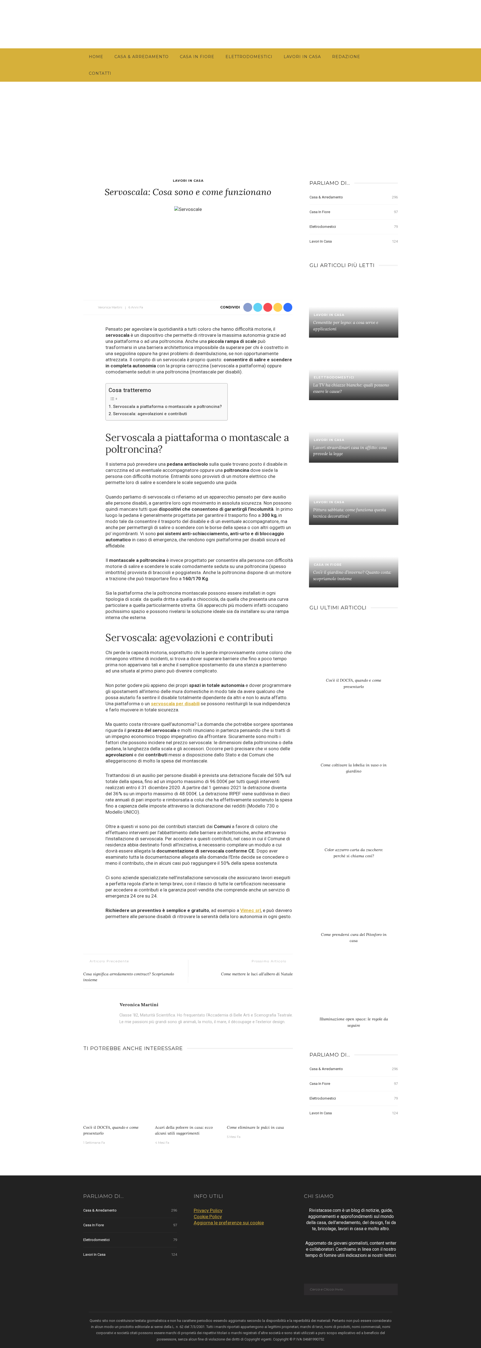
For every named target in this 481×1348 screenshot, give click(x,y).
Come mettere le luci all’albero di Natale (257, 973)
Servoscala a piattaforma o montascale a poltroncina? (167, 406)
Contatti (100, 73)
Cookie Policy (208, 1216)
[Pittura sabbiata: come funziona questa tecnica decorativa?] (353, 494)
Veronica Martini (110, 307)
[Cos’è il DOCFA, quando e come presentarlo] (116, 1090)
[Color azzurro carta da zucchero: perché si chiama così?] (354, 818)
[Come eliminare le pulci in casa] (260, 1090)
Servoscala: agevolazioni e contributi (150, 413)
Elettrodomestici (249, 56)
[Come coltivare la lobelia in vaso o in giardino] (354, 733)
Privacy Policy (208, 1210)
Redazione (346, 56)
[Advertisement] (240, 123)
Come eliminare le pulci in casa (255, 1127)
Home (96, 56)
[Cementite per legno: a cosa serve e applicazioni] (353, 306)
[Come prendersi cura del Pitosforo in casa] (354, 903)
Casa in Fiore (197, 56)
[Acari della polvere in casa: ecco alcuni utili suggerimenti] (188, 1090)
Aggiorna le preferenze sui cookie (229, 1222)
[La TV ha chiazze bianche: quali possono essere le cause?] (353, 369)
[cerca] (448, 24)
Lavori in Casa (302, 56)
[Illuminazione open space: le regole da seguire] (354, 988)
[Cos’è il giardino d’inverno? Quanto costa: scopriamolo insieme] (353, 556)
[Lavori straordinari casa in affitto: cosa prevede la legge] (353, 431)
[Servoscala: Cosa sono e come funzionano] (188, 208)
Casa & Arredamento (141, 56)
